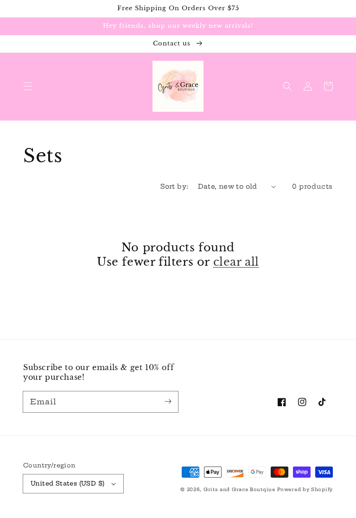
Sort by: (174, 186)
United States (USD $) (67, 483)
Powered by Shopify (305, 489)
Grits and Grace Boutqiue (239, 489)
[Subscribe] (168, 401)
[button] (28, 86)
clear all (236, 262)
